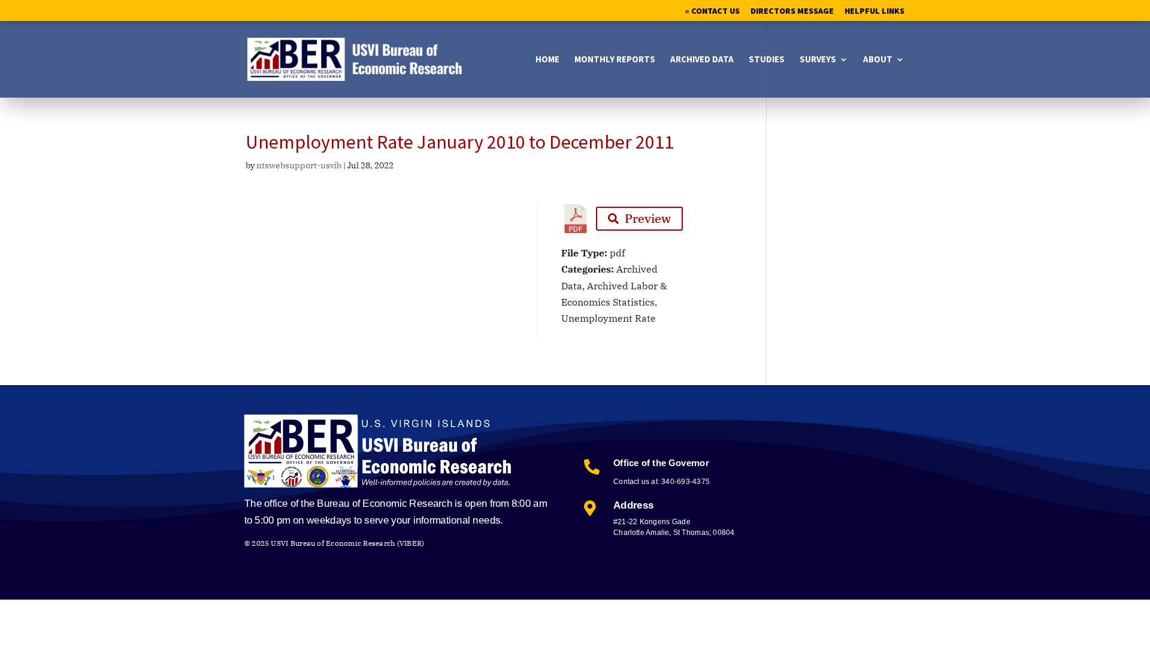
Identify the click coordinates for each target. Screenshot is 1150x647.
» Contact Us (712, 11)
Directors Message (792, 11)
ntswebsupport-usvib (298, 165)
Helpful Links (874, 11)
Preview (648, 218)
